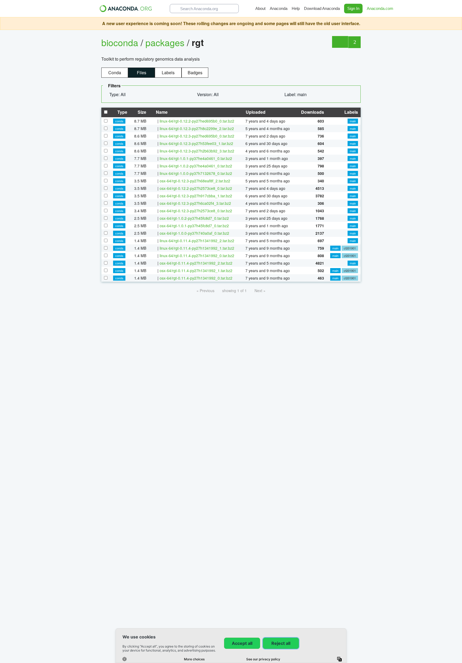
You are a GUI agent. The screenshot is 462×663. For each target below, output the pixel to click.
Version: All (208, 94)
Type (121, 112)
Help (296, 8)
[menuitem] (119, 94)
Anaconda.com (380, 8)
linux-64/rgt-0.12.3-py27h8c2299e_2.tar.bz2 (197, 128)
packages (166, 42)
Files (141, 72)
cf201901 (350, 248)
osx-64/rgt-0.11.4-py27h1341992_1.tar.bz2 (196, 270)
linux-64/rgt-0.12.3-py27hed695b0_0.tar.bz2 (197, 136)
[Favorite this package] (340, 42)
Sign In (353, 8)
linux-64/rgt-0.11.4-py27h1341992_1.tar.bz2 (197, 248)
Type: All (118, 94)
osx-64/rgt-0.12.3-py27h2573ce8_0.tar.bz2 (196, 210)
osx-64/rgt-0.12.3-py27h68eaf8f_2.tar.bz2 (195, 180)
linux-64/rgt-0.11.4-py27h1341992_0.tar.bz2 (197, 255)
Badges (195, 72)
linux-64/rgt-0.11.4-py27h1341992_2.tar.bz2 (197, 240)
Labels (168, 72)
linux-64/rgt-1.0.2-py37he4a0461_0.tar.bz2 (196, 165)
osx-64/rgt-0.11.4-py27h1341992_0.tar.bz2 (196, 278)
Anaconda (278, 8)
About (260, 8)
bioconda (119, 42)
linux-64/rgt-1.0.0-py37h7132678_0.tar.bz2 (196, 173)
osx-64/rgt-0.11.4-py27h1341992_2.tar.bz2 (196, 263)
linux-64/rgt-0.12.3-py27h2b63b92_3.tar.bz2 (197, 151)
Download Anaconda (322, 8)
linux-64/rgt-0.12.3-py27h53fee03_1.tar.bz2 (196, 143)
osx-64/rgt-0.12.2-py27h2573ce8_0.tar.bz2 (196, 188)
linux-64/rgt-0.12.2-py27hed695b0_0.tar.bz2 (197, 121)
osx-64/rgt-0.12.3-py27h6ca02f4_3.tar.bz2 (195, 203)
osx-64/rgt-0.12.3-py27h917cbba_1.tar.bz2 (196, 195)
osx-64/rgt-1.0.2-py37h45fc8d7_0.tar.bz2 (194, 218)
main (353, 121)
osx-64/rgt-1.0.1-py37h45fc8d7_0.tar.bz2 (194, 225)
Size (141, 112)
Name (161, 112)
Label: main (296, 94)
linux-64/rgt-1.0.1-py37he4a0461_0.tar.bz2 (196, 158)
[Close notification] (457, 23)
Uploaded (255, 112)
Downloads (312, 112)
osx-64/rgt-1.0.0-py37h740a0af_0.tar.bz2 (194, 233)
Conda (114, 72)
